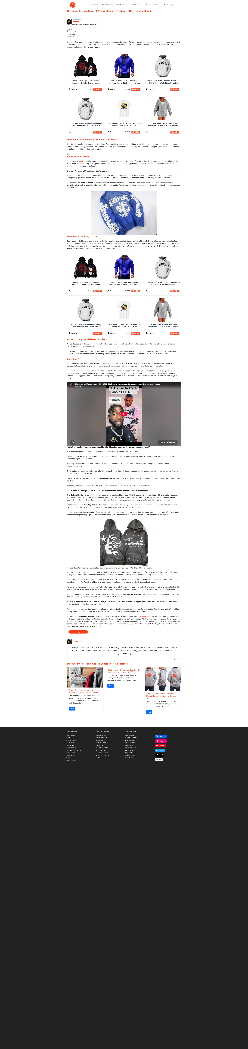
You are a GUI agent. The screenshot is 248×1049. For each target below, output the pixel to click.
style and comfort (144, 616)
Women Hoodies (107, 5)
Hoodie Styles (169, 5)
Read (72, 709)
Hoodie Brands (135, 5)
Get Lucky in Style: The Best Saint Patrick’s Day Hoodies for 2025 (123, 671)
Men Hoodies (93, 5)
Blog (78, 632)
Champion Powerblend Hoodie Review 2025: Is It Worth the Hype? (85, 691)
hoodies (82, 161)
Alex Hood (76, 21)
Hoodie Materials (152, 5)
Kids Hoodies (121, 5)
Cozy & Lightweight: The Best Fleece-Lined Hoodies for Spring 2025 (161, 696)
